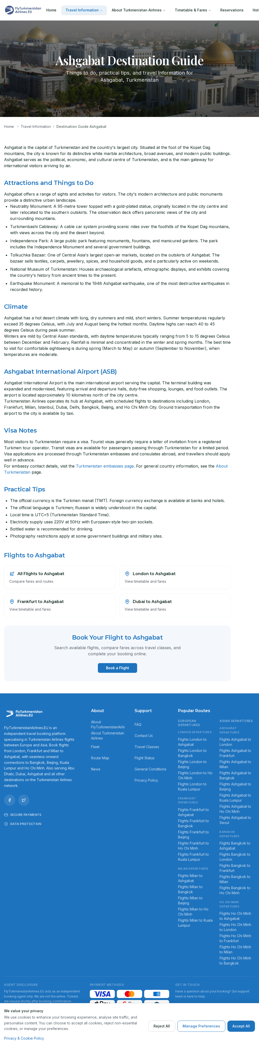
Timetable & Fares (191, 10)
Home (51, 10)
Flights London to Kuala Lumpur (192, 786)
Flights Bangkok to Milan (235, 879)
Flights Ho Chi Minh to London (235, 927)
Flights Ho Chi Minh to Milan (235, 949)
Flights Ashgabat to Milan (235, 764)
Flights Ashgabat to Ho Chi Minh (235, 809)
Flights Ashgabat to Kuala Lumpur (235, 797)
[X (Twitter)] (23, 800)
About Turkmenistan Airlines (137, 10)
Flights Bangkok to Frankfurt (235, 868)
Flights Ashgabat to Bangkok (235, 775)
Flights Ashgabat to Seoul (235, 820)
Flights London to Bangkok (192, 753)
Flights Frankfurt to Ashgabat (193, 812)
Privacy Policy (146, 780)
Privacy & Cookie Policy (24, 1038)
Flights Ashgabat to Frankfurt (235, 753)
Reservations (232, 10)
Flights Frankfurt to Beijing (193, 834)
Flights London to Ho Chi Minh (195, 775)
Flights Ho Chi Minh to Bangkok (235, 960)
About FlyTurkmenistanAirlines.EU (107, 724)
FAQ (138, 724)
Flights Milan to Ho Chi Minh (193, 911)
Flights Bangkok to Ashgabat (235, 845)
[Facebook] (9, 800)
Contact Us (144, 735)
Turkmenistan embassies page (105, 466)
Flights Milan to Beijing (190, 900)
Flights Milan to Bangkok (190, 889)
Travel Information (82, 10)
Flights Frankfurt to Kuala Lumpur (193, 857)
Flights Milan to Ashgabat (190, 878)
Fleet (95, 747)
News (95, 769)
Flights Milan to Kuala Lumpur (195, 922)
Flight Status (145, 758)
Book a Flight (117, 668)
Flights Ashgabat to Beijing (235, 786)
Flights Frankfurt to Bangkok (193, 823)
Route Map (100, 758)
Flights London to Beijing (192, 764)
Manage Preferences (201, 1026)
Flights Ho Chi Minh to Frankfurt (235, 938)
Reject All (162, 1026)
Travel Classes (147, 747)
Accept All (241, 1026)
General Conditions (150, 769)
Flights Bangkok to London (235, 857)
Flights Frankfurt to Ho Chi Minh (193, 845)
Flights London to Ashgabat (192, 742)
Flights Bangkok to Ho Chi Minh (235, 890)
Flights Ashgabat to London (235, 742)
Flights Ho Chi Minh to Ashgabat (235, 916)
